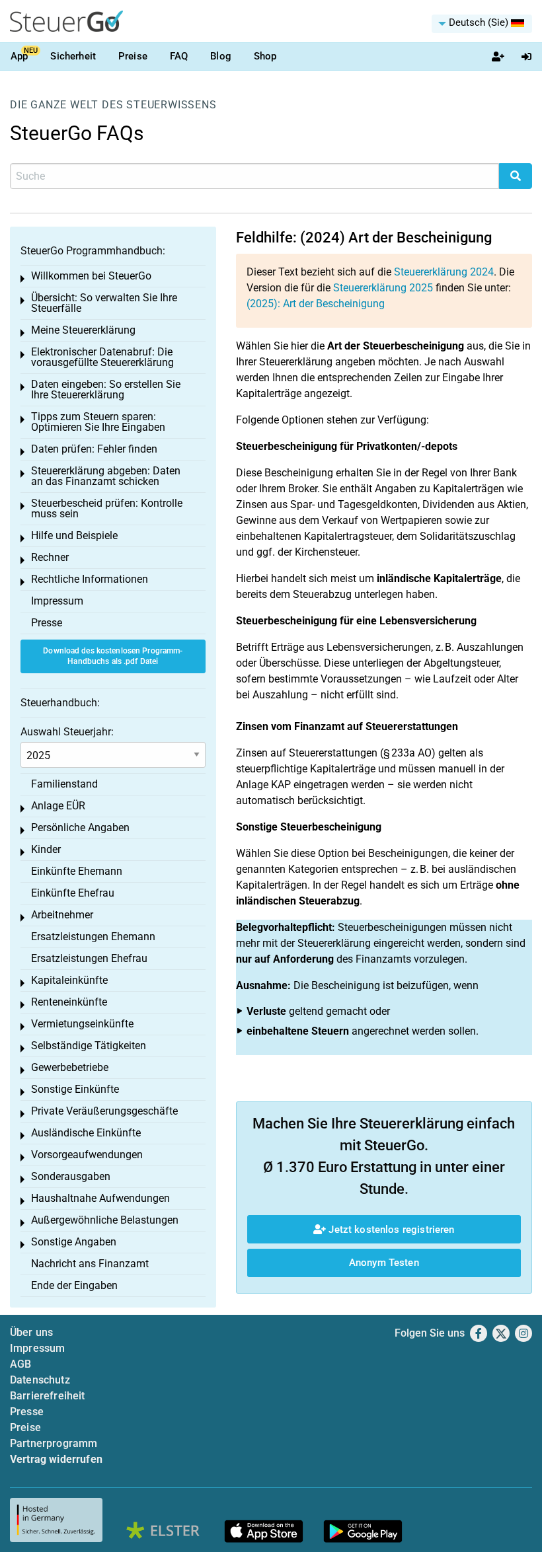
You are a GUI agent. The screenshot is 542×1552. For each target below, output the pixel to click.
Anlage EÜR (58, 805)
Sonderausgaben (70, 1176)
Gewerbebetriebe (69, 1067)
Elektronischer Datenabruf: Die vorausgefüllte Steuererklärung (102, 357)
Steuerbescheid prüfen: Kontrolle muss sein (106, 508)
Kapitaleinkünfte (69, 980)
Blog (220, 56)
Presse (46, 622)
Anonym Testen (384, 1263)
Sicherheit (73, 56)
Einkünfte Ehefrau (72, 893)
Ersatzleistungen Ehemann (93, 936)
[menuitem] (482, 24)
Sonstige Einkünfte (75, 1089)
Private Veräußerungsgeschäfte (104, 1111)
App (19, 56)
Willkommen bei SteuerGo (91, 276)
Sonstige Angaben (73, 1242)
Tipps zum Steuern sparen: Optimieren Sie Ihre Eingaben (98, 421)
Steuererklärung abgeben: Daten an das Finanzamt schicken (105, 476)
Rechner (50, 557)
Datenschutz (40, 1380)
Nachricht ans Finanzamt (90, 1263)
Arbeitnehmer (62, 914)
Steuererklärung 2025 (383, 287)
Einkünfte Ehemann (76, 871)
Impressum (57, 601)
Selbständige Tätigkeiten (88, 1045)
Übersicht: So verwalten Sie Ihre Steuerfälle (104, 302)
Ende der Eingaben (74, 1285)
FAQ (179, 56)
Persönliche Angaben (80, 827)
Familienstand (64, 784)
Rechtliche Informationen (89, 579)
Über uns (31, 1332)
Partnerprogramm (53, 1443)
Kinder (46, 849)
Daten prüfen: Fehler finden (94, 449)
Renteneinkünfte (69, 1002)
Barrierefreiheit (47, 1395)
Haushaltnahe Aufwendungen (100, 1198)
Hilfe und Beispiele (74, 535)
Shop (265, 56)
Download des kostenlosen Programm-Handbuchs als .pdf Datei (112, 656)
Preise (132, 56)
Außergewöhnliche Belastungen (104, 1220)
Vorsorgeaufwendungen (87, 1154)
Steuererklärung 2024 (444, 272)
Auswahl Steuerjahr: (67, 731)
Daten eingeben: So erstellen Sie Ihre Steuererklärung (105, 389)
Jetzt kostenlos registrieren (390, 1230)
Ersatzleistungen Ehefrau (89, 958)
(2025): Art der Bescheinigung (316, 303)
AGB (20, 1364)
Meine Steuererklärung (83, 330)
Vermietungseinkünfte (82, 1023)
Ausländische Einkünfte (86, 1133)
